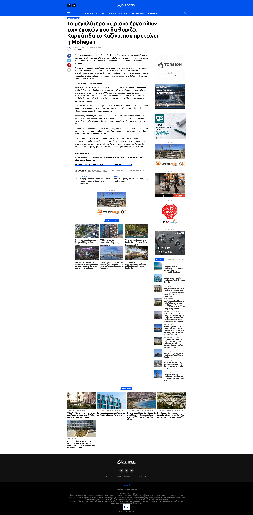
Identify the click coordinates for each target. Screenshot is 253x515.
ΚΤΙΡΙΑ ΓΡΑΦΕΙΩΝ (152, 13)
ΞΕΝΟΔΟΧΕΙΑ (112, 13)
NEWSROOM (89, 13)
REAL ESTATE (100, 13)
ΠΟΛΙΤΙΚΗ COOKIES (141, 476)
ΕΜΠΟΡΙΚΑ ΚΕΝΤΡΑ (137, 13)
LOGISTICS (164, 13)
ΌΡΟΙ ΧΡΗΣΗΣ (109, 476)
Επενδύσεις (80, 172)
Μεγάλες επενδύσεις (100, 172)
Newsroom (78, 49)
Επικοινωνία (127, 485)
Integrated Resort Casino (98, 170)
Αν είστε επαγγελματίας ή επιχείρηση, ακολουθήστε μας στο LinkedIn (103, 165)
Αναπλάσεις (130, 170)
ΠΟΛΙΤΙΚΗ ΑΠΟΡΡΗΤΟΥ (125, 476)
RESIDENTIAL (123, 13)
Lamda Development (116, 170)
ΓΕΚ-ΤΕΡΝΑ (140, 170)
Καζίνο (88, 172)
